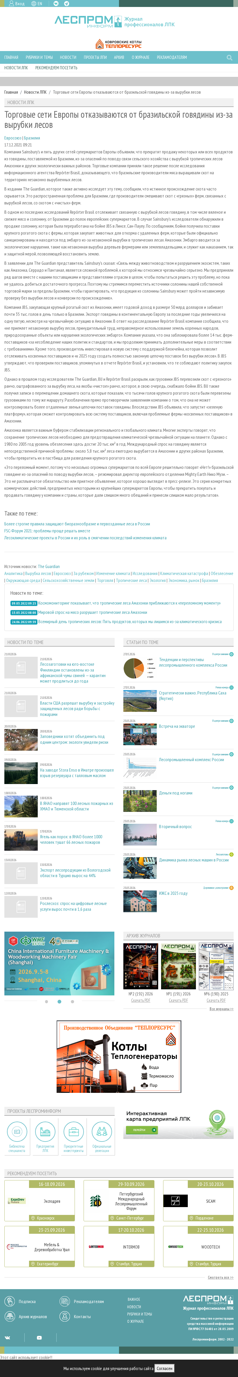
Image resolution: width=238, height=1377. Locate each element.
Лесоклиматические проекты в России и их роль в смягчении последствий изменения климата (85, 537)
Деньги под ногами (175, 793)
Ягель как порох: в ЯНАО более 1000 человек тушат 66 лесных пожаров (71, 839)
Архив (119, 57)
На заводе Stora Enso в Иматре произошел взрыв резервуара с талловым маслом (77, 772)
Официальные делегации (101, 1148)
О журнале (140, 57)
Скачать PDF (140, 1000)
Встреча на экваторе (177, 726)
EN (40, 3)
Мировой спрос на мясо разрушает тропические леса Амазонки (92, 612)
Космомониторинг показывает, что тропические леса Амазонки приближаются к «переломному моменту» (129, 603)
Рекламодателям (172, 57)
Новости (68, 57)
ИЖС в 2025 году (173, 893)
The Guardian (49, 566)
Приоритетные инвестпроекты (74, 1148)
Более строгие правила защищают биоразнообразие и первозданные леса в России (77, 524)
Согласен (164, 1368)
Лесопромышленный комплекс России (191, 759)
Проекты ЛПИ (95, 57)
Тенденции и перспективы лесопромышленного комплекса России (193, 662)
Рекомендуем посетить (56, 67)
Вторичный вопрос (175, 826)
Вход (20, 3)
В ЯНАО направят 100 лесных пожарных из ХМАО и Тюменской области (76, 806)
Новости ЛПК (16, 67)
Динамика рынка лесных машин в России (194, 860)
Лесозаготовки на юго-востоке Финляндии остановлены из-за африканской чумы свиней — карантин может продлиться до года (73, 672)
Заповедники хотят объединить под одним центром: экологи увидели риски (74, 739)
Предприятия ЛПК (45, 1148)
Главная (11, 57)
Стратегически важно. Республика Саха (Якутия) (192, 695)
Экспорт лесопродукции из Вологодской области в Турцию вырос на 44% (75, 872)
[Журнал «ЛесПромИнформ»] (119, 21)
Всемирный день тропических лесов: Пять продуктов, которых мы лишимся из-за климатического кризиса (130, 621)
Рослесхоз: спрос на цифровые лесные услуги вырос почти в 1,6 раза (73, 906)
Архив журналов (33, 1316)
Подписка (27, 1301)
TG (66, 3)
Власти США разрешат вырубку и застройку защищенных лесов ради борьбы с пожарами (77, 708)
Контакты (82, 1316)
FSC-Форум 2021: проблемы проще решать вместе (47, 531)
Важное (134, 1299)
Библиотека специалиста (17, 1148)
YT (39, 1337)
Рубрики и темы (39, 57)
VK (56, 3)
